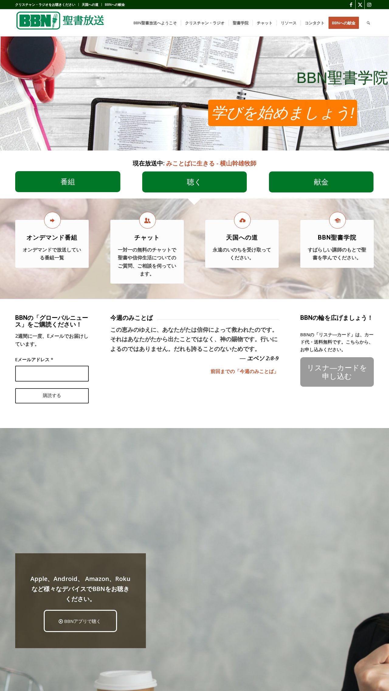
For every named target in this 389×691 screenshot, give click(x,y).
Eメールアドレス (34, 359)
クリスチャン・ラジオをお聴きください (45, 4)
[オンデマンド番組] (52, 220)
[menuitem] (47, 4)
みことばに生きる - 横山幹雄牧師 (211, 163)
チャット (147, 237)
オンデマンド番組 (51, 237)
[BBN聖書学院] (337, 220)
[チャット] (147, 220)
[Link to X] (360, 4)
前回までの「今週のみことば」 (245, 371)
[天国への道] (242, 220)
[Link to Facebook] (350, 4)
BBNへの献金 (115, 4)
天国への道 (90, 4)
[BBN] (60, 22)
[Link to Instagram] (369, 4)
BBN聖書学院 (337, 237)
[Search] (368, 22)
